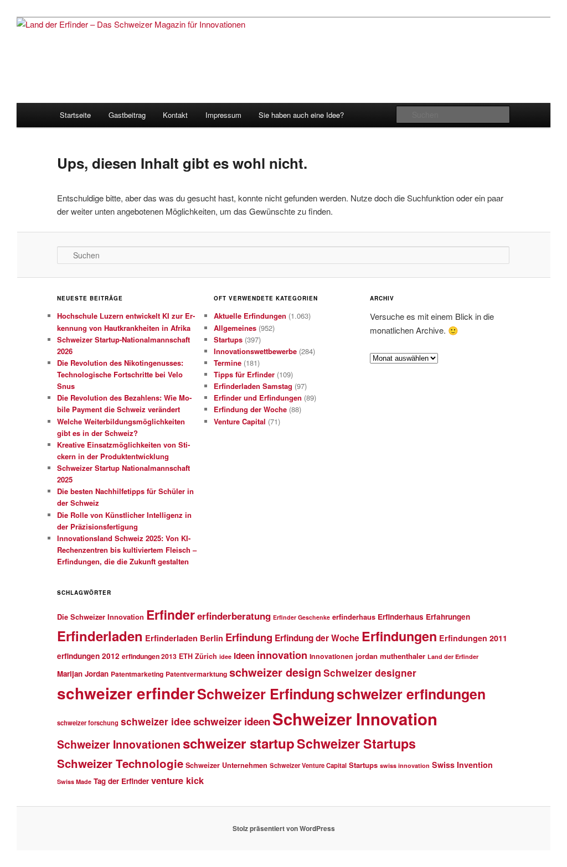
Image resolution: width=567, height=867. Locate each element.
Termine (227, 362)
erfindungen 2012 (88, 656)
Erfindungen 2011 (473, 637)
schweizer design (275, 672)
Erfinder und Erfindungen (258, 397)
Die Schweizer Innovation (100, 616)
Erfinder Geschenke (301, 617)
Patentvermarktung (196, 674)
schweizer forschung (87, 722)
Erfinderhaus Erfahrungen (424, 616)
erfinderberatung (234, 615)
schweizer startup (239, 743)
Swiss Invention (462, 764)
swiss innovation (405, 765)
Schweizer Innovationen (119, 744)
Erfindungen (399, 636)
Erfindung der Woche (250, 409)
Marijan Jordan (83, 673)
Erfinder (170, 614)
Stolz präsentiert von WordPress (284, 828)
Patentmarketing (137, 674)
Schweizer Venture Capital (308, 765)
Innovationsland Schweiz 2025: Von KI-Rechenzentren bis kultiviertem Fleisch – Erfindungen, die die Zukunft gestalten (127, 550)
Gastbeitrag (127, 115)
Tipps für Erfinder (244, 374)
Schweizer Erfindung (265, 694)
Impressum (223, 115)
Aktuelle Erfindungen (250, 315)
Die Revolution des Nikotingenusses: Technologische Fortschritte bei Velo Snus (120, 374)
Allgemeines (235, 328)
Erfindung (248, 637)
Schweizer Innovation (354, 718)
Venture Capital (240, 421)
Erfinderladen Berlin (184, 637)
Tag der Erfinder (121, 781)
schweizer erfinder (126, 693)
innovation (282, 654)
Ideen (244, 656)
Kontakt (175, 115)
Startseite (75, 115)
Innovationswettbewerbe (255, 351)
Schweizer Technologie (120, 763)
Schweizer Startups (356, 743)
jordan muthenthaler (390, 656)
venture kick (177, 780)
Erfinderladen (100, 635)
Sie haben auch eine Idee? (301, 115)
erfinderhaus (353, 616)
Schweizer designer (369, 672)
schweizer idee (156, 721)
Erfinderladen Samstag (253, 386)
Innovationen (331, 656)
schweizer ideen (231, 721)
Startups (228, 339)
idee (225, 656)
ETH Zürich (198, 656)
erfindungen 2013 (149, 656)
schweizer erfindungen (411, 694)
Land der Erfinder (452, 656)
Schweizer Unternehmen (226, 765)
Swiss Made (74, 781)
